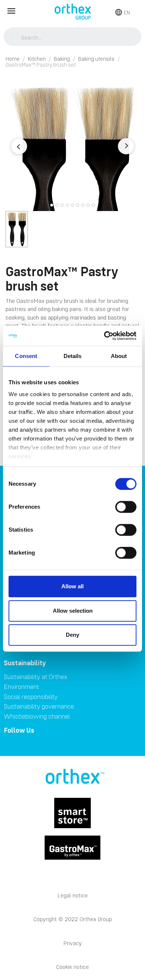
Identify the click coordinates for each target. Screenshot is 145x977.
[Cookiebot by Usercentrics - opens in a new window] (104, 336)
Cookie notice (72, 966)
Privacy (73, 943)
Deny (72, 635)
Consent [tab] (26, 356)
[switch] (125, 507)
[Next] (126, 146)
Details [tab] (73, 356)
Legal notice (73, 895)
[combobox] (72, 37)
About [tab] (119, 356)
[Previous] (19, 146)
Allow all (72, 586)
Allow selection (73, 611)
